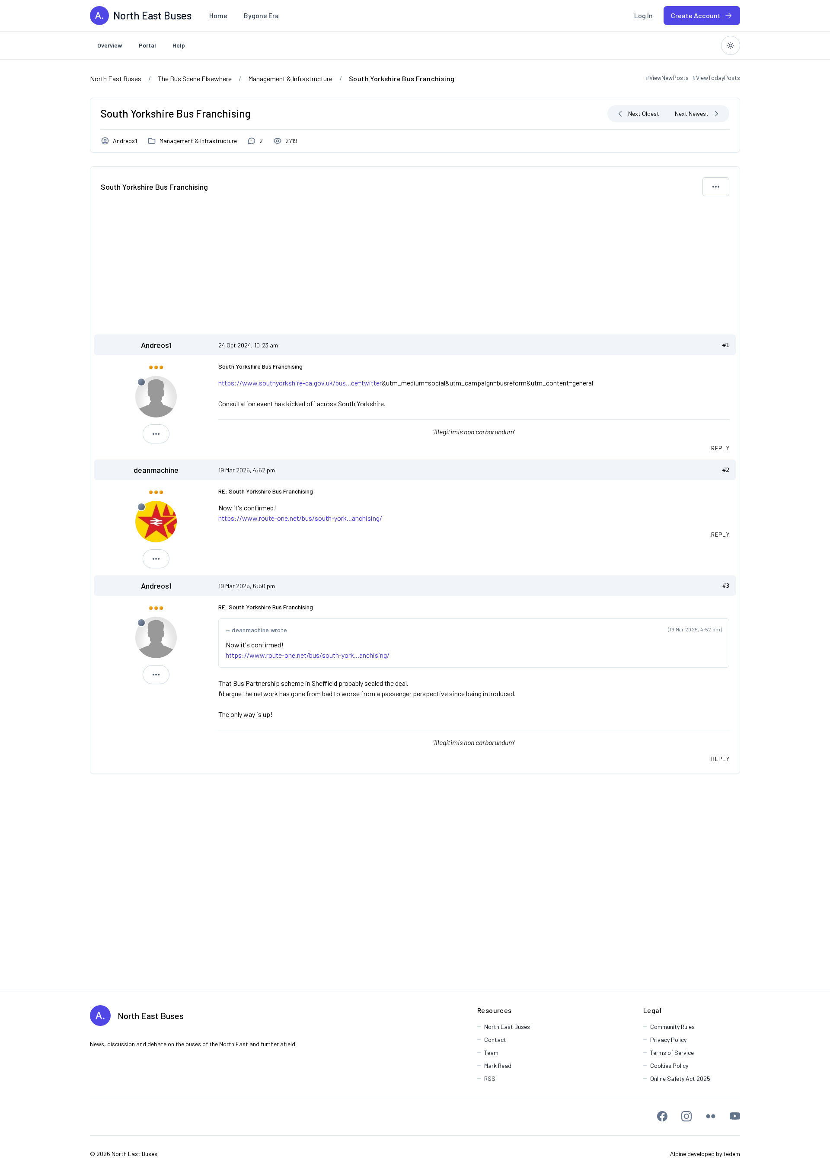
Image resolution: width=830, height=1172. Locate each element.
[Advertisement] (415, 269)
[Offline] (141, 382)
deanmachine (156, 470)
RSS (489, 1078)
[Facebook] (662, 1116)
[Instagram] (686, 1116)
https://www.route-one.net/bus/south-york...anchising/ (300, 518)
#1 (725, 344)
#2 (725, 469)
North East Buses (151, 1015)
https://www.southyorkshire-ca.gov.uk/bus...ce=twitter (300, 383)
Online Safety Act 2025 (680, 1078)
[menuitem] (218, 15)
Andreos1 (125, 140)
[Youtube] (735, 1116)
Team (491, 1052)
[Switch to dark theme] (730, 45)
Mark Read (497, 1065)
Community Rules (672, 1026)
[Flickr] (711, 1116)
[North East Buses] (99, 15)
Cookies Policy (669, 1065)
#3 (725, 585)
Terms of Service (672, 1052)
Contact (495, 1039)
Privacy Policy (668, 1039)
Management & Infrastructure (198, 140)
